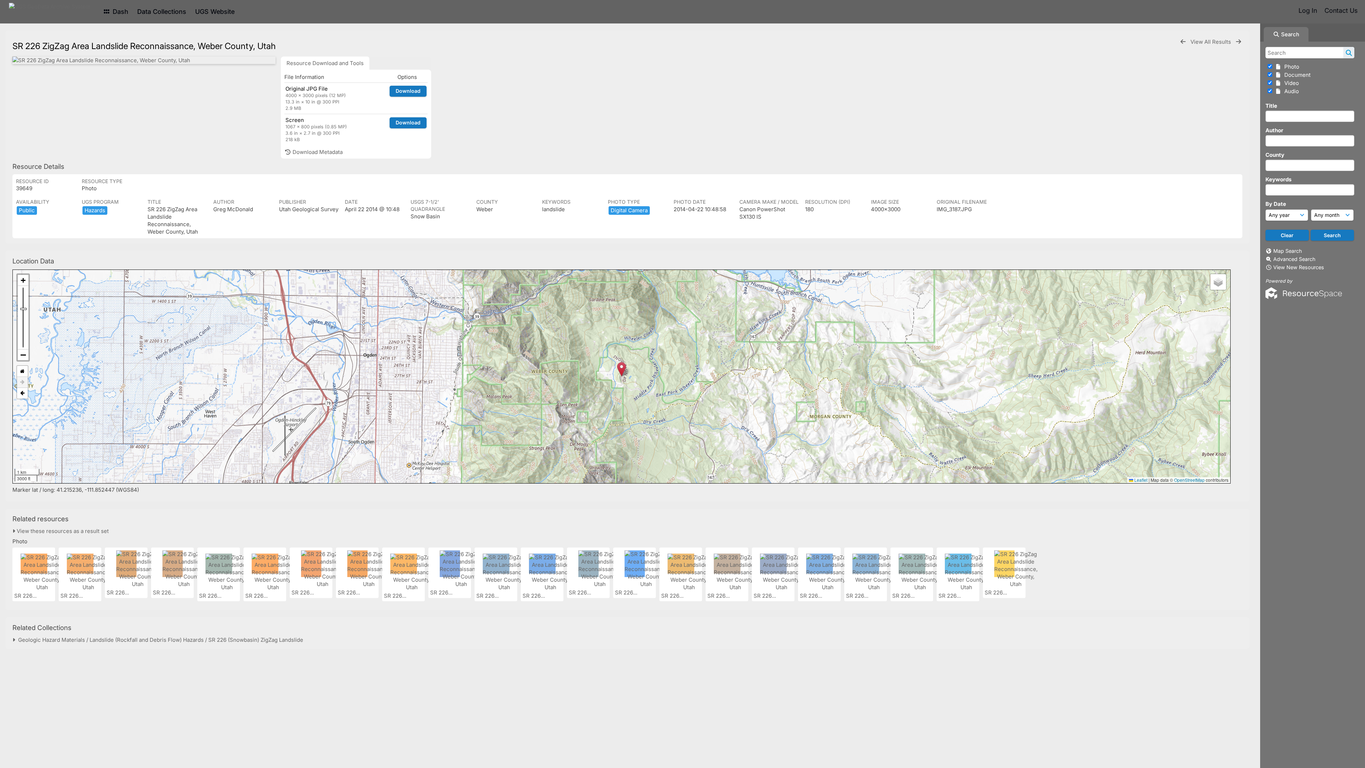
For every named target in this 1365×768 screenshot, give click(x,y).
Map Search (1287, 251)
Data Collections (161, 11)
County (1274, 154)
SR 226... (26, 595)
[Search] (1348, 52)
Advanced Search (1294, 259)
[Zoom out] (23, 355)
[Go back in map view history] (22, 393)
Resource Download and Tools (325, 63)
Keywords (1278, 179)
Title (1271, 105)
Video (1290, 83)
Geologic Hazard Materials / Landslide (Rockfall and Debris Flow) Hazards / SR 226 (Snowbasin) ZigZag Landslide (159, 639)
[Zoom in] (23, 280)
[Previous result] (1183, 42)
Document (1296, 74)
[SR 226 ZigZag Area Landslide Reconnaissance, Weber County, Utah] (143, 60)
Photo (1290, 66)
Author (1274, 130)
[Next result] (1238, 42)
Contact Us (1341, 10)
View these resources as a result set (62, 531)
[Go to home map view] (22, 371)
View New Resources (1298, 267)
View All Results (1211, 41)
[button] (621, 369)
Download (408, 91)
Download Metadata (317, 152)
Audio (1290, 91)
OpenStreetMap (1189, 480)
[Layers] (1218, 282)
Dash (119, 11)
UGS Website (215, 11)
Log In (1308, 10)
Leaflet (1140, 480)
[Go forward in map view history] (22, 382)
